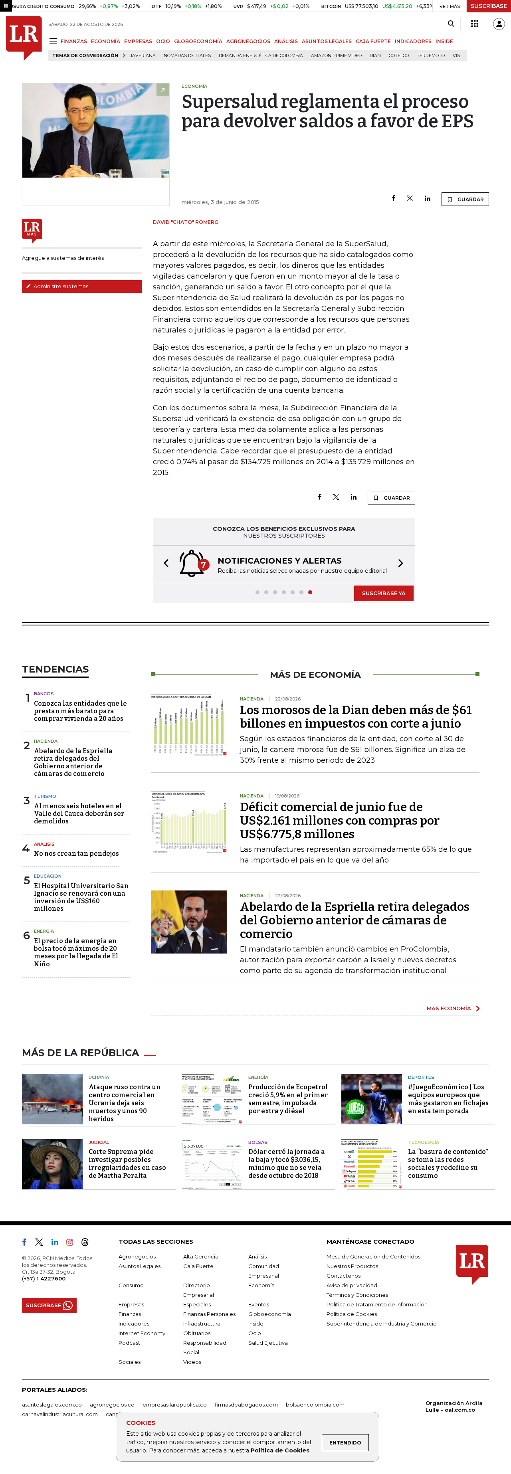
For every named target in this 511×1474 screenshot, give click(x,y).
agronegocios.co (112, 1404)
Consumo (131, 1285)
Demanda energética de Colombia (261, 55)
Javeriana (143, 55)
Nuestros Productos (352, 1266)
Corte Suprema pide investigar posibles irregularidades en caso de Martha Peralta (127, 1163)
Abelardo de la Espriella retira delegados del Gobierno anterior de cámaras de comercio (73, 762)
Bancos (44, 693)
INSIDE (444, 41)
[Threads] (88, 1244)
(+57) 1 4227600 (43, 1278)
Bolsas (257, 1142)
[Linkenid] (58, 1244)
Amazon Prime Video (336, 55)
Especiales (197, 1304)
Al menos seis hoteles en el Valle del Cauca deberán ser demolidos (79, 813)
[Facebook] (393, 199)
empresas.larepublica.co (175, 1404)
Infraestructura (201, 1323)
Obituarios (196, 1333)
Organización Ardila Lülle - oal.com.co (454, 1406)
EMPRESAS (138, 41)
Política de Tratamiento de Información (377, 1304)
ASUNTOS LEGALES (327, 41)
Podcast (129, 1342)
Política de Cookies (280, 1450)
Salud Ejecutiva (268, 1342)
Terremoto (431, 55)
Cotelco (399, 55)
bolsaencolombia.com (315, 1404)
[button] (163, 564)
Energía (44, 931)
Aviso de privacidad (352, 1285)
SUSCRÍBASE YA (384, 593)
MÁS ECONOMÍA (449, 1008)
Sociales (130, 1362)
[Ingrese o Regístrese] (499, 24)
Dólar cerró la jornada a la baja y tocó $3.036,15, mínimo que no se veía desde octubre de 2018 (286, 1163)
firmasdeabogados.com (246, 1404)
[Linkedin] (427, 199)
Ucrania (99, 1077)
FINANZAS (74, 41)
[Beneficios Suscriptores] (475, 24)
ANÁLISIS (286, 41)
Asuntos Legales (139, 1266)
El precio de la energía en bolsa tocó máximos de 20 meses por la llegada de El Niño (76, 952)
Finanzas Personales (209, 1314)
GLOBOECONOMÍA (198, 41)
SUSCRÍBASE (489, 6)
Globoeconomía (269, 1314)
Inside (255, 1323)
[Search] (451, 24)
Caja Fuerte (198, 1266)
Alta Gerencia (200, 1256)
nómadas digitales (187, 55)
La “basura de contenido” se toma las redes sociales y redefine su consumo (448, 1163)
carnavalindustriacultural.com (60, 1414)
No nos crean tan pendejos (76, 853)
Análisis (44, 844)
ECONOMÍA (105, 41)
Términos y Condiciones (357, 1295)
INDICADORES (413, 41)
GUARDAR (470, 199)
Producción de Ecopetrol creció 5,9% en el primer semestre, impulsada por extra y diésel (288, 1099)
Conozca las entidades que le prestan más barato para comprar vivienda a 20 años (80, 711)
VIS (456, 55)
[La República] (24, 38)
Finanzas (130, 1314)
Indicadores (134, 1323)
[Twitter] (410, 199)
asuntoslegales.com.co (52, 1404)
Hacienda (45, 741)
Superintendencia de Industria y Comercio (382, 1323)
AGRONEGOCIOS (248, 41)
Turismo (45, 796)
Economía (261, 1285)
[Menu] (54, 41)
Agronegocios (137, 1256)
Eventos (258, 1304)
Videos (192, 1362)
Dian (375, 55)
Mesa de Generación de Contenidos (373, 1256)
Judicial (99, 1142)
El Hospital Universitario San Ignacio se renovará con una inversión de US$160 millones (81, 897)
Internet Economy (142, 1333)
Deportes (421, 1077)
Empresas (131, 1304)
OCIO (163, 41)
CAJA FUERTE (373, 41)
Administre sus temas (60, 286)
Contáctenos (343, 1275)
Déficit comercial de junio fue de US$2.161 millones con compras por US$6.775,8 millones (340, 820)
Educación (47, 876)
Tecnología (423, 1142)
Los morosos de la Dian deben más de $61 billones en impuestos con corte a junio (356, 717)
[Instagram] (72, 1244)
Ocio (254, 1333)
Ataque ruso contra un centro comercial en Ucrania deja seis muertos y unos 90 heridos (124, 1103)
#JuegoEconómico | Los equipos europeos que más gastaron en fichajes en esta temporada (448, 1099)
